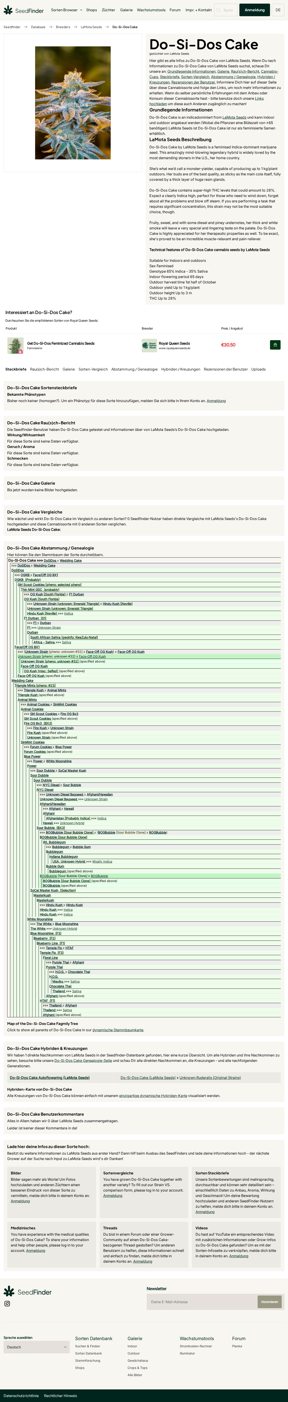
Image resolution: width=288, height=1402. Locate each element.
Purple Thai (60, 962)
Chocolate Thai (79, 972)
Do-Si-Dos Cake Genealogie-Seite (83, 1060)
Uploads (258, 369)
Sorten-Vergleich (195, 77)
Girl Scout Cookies (31, 584)
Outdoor (134, 1353)
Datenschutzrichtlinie (21, 1395)
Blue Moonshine (66, 924)
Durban (45, 623)
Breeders (63, 27)
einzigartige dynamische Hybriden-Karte (153, 1095)
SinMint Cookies (65, 704)
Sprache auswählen (18, 1337)
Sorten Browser (64, 9)
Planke (237, 1346)
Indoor (132, 1346)
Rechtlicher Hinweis (60, 1395)
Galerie (126, 9)
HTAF (69, 948)
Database (38, 27)
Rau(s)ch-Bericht (245, 71)
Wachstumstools (151, 9)
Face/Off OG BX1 (45, 575)
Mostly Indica (102, 861)
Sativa (66, 642)
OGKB (25, 575)
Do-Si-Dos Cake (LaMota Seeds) (148, 1077)
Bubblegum (60, 847)
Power (38, 761)
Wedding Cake (71, 560)
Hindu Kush (111, 604)
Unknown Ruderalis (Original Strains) (210, 1077)
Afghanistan (55, 818)
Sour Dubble (45, 770)
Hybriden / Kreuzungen (180, 369)
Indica (68, 613)
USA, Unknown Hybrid (68, 861)
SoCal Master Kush (72, 770)
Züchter (108, 9)
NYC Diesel (51, 785)
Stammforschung (87, 1360)
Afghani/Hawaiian (100, 794)
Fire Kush (40, 728)
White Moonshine (59, 761)
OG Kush (36, 594)
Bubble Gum (82, 847)
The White (44, 924)
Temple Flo (54, 948)
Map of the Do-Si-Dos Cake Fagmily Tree (42, 1023)
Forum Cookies (41, 747)
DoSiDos (50, 560)
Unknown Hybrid (72, 823)
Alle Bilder (135, 1375)
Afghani (55, 808)
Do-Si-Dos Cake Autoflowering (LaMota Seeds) (50, 1077)
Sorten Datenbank (88, 1353)
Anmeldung (255, 9)
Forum (175, 9)
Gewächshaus (138, 1360)
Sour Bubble (72, 785)
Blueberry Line (47, 943)
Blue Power (63, 747)
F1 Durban (76, 594)
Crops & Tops (137, 1368)
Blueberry (41, 938)
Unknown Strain (44, 604)
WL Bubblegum (54, 842)
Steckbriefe (169, 77)
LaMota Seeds (91, 27)
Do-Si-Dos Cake (125, 27)
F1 (34, 623)
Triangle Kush (34, 690)
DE (278, 9)
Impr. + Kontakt (199, 9)
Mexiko (57, 981)
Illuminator (187, 1353)
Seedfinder (12, 27)
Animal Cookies (38, 704)
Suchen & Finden (87, 1346)
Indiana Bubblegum (63, 856)
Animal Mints (56, 690)
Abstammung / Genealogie (233, 77)
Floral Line (50, 957)
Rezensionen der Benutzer (193, 82)
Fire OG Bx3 (69, 714)
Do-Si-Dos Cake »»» (26, 560)
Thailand (58, 991)
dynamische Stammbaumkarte (117, 1030)
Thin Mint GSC (31, 589)
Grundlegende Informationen (191, 71)
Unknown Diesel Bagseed (64, 794)
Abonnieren (269, 1302)
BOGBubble (54, 832)
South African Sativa (45, 637)
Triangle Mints (25, 685)
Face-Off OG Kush (99, 652)
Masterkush (42, 895)
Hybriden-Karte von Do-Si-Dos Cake (39, 1089)
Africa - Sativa (44, 642)
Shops (91, 9)
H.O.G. (59, 972)
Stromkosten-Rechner (196, 1346)
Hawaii (69, 808)
